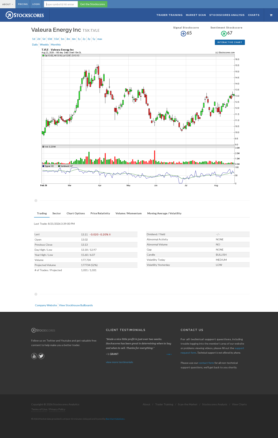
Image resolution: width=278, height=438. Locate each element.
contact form (206, 362)
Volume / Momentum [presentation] (129, 213)
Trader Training (164, 404)
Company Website (46, 305)
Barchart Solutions (115, 418)
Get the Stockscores (92, 4)
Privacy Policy (57, 409)
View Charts (239, 404)
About (6, 4)
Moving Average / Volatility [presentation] (164, 213)
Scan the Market (187, 404)
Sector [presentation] (56, 213)
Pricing (23, 4)
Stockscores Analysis (214, 404)
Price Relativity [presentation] (100, 213)
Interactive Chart (229, 42)
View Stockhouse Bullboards (76, 305)
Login (36, 4)
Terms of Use (39, 409)
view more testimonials (119, 362)
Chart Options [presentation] (76, 213)
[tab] (42, 213)
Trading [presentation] (42, 213)
